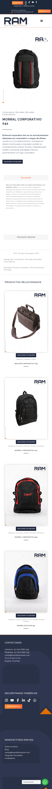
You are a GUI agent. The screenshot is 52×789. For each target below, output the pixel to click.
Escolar (18, 619)
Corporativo (8, 112)
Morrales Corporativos (37, 446)
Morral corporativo (21, 267)
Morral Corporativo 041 (26, 450)
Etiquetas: (8, 267)
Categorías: (9, 259)
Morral (30, 619)
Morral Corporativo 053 (26, 537)
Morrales (19, 112)
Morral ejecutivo (37, 267)
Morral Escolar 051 (26, 626)
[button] (42, 21)
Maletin (33, 359)
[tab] (26, 177)
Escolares (24, 619)
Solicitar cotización (12, 161)
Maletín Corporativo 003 (26, 363)
